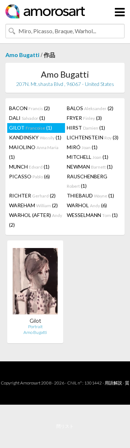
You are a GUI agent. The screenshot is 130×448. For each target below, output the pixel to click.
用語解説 (113, 383)
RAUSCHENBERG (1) (87, 181)
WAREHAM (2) (33, 205)
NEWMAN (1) (90, 167)
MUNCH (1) (29, 167)
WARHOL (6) (87, 205)
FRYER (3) (84, 118)
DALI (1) (27, 118)
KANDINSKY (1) (35, 137)
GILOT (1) (30, 128)
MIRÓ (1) (82, 147)
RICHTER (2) (32, 195)
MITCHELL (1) (87, 157)
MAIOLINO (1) (33, 152)
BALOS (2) (90, 108)
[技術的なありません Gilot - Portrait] (35, 282)
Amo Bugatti (22, 54)
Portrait (35, 326)
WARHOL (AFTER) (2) (35, 220)
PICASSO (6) (29, 176)
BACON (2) (29, 108)
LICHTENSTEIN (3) (92, 137)
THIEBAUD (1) (90, 195)
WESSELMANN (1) (92, 215)
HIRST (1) (86, 128)
